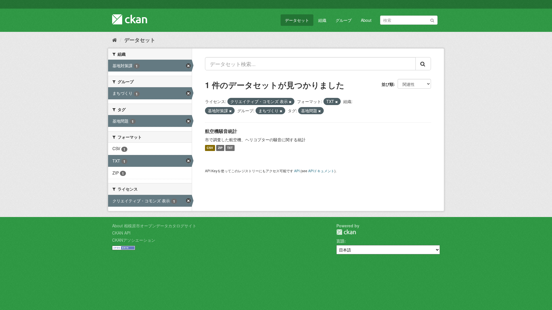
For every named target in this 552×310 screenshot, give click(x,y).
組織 (322, 20)
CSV (210, 148)
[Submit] (432, 19)
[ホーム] (114, 39)
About (366, 20)
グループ (344, 20)
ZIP (220, 148)
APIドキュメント (321, 170)
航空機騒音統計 (221, 131)
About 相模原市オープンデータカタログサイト (154, 225)
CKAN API (121, 233)
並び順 (388, 84)
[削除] (290, 101)
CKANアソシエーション (133, 240)
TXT (230, 148)
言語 (340, 241)
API (297, 170)
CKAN (346, 232)
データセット (297, 20)
